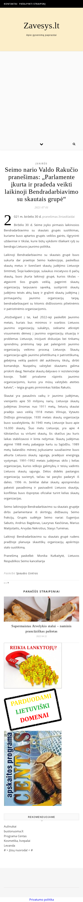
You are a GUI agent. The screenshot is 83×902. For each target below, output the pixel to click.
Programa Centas (15, 836)
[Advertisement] (41, 94)
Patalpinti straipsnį (32, 3)
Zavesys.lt (41, 25)
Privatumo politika (41, 899)
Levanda (9, 845)
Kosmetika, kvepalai (17, 841)
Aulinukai (10, 826)
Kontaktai (10, 3)
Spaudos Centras (27, 573)
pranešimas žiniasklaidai (58, 216)
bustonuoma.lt (13, 831)
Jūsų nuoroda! (18, 850)
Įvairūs (41, 163)
